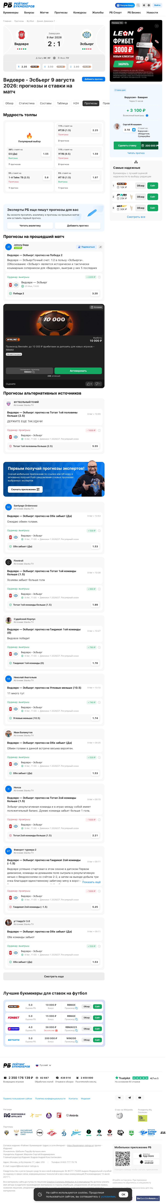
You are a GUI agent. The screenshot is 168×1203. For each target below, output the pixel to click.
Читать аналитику (30, 225)
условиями (108, 1196)
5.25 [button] (95, 906)
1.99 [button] (95, 604)
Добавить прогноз (94, 79)
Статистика (26, 103)
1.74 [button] (95, 718)
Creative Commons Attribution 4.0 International (68, 1182)
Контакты (73, 1098)
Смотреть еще (54, 976)
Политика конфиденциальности (50, 1098)
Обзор (9, 103)
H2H (76, 103)
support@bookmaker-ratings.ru (24, 1166)
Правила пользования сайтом (17, 1098)
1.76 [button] (95, 663)
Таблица (62, 103)
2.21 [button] (95, 835)
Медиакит (85, 1098)
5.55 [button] (95, 446)
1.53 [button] (95, 546)
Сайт (97, 1006)
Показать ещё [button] (91, 882)
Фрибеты (97, 338)
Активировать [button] (78, 370)
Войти (157, 5)
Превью (108, 103)
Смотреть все (136, 216)
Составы (46, 103)
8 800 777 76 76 (69, 1162)
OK (123, 1194)
